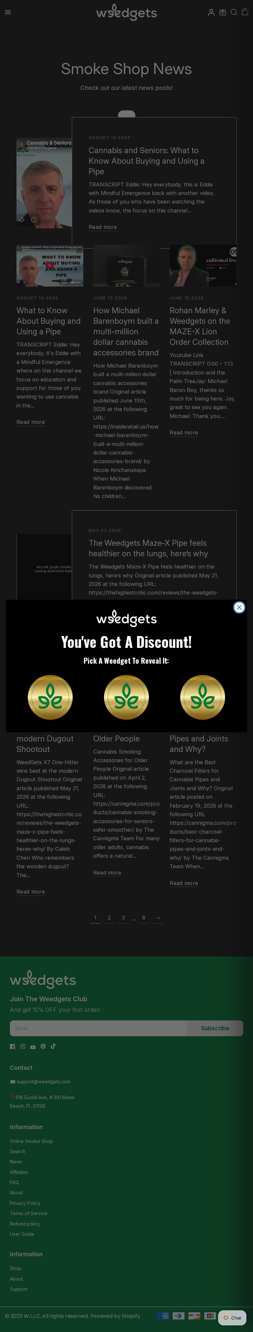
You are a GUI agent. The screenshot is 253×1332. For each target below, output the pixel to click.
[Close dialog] (239, 607)
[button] (50, 697)
